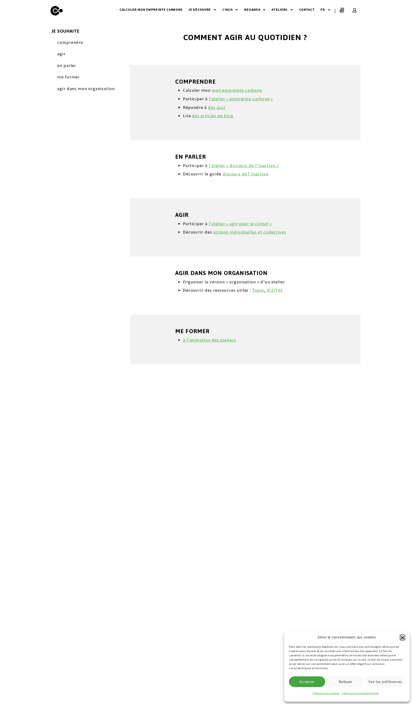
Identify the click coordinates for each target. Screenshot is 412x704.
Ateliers (280, 9)
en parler (66, 65)
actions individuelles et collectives (249, 232)
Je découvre (199, 9)
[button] (402, 637)
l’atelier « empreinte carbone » (241, 99)
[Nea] (57, 10)
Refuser (345, 681)
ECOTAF (275, 290)
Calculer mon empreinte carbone (150, 9)
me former (68, 77)
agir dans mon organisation (86, 88)
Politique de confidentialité (360, 693)
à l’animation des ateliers (209, 340)
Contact (307, 9)
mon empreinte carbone (237, 90)
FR (322, 9)
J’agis (227, 9)
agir (61, 53)
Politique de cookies (326, 693)
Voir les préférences (385, 681)
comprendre (70, 42)
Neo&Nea (252, 9)
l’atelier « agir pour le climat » (240, 223)
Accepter (306, 681)
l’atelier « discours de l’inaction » (244, 165)
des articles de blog (212, 115)
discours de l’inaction (245, 174)
